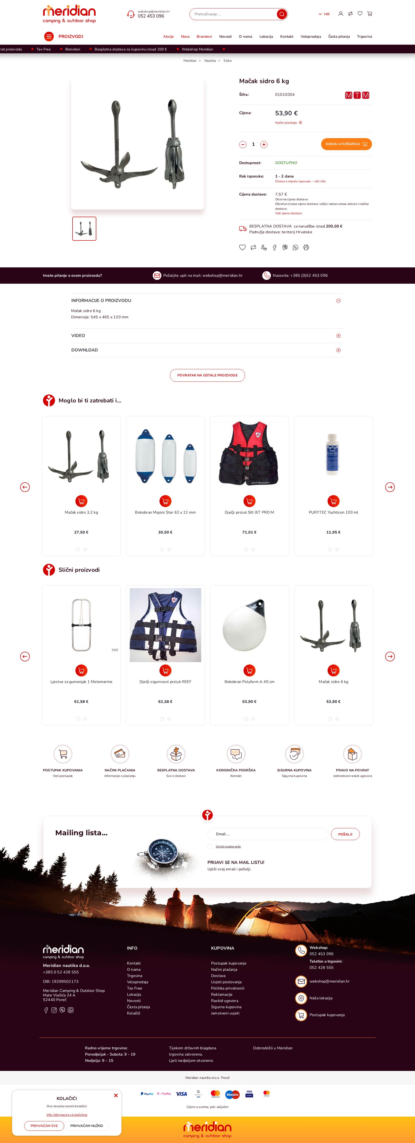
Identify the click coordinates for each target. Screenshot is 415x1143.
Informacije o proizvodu (101, 300)
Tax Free (44, 49)
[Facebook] (274, 249)
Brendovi (72, 49)
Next (390, 487)
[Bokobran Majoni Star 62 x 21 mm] (81, 501)
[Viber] (296, 249)
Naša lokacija (321, 998)
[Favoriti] (360, 14)
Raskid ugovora (224, 1000)
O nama (245, 36)
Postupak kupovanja (228, 963)
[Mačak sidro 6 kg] (250, 670)
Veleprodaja (311, 36)
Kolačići (133, 1013)
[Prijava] (340, 14)
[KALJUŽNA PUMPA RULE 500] (334, 670)
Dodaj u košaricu (343, 144)
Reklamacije (221, 994)
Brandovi (204, 36)
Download (84, 350)
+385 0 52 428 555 (61, 972)
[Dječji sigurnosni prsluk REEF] (81, 670)
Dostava (218, 975)
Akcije (168, 36)
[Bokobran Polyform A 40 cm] (165, 670)
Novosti (225, 36)
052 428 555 (322, 967)
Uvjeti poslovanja (226, 982)
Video (78, 335)
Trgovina (364, 36)
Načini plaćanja (224, 969)
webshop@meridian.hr (154, 11)
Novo (185, 36)
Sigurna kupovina (226, 1007)
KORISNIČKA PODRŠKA (236, 770)
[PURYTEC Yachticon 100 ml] (250, 501)
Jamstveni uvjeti (225, 1013)
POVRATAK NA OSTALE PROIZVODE (207, 375)
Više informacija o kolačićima (66, 1115)
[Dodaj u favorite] (242, 249)
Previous (25, 487)
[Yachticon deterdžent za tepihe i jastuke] (334, 501)
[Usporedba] (350, 14)
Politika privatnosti (227, 988)
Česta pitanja (339, 36)
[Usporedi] (253, 249)
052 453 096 (151, 16)
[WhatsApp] (285, 249)
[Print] (306, 249)
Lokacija (266, 36)
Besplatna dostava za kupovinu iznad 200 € (131, 49)
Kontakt (286, 36)
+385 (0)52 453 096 (309, 275)
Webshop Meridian (197, 49)
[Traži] (282, 14)
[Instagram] (54, 1010)
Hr (326, 14)
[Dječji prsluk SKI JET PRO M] (165, 501)
